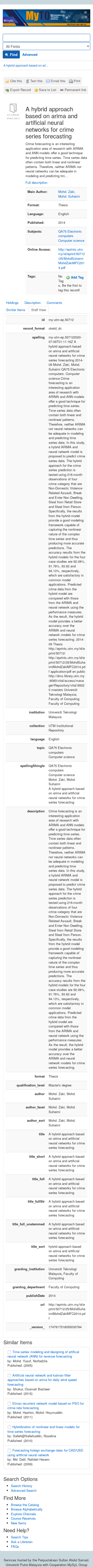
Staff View (38, 309)
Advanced (29, 54)
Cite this (16, 80)
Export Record (20, 89)
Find (13, 54)
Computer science (71, 240)
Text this (36, 80)
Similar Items (15, 309)
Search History (21, 1485)
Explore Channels (23, 1513)
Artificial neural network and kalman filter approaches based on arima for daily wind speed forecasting (42, 1380)
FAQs (15, 1546)
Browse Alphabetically (27, 1509)
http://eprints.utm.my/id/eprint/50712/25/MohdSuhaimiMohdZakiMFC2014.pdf (71, 258)
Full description (36, 182)
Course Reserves (23, 1518)
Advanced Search (23, 1490)
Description (33, 302)
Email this (58, 80)
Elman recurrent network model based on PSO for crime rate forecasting (45, 1405)
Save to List (47, 89)
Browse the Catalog (25, 1504)
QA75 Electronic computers (70, 233)
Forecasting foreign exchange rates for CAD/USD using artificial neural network (45, 1452)
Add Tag (77, 277)
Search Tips (19, 1537)
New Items (18, 1523)
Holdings (12, 302)
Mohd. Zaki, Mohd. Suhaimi (69, 194)
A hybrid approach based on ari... (25, 65)
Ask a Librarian (21, 1541)
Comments (54, 302)
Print (77, 80)
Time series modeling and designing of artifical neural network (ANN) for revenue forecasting (43, 1354)
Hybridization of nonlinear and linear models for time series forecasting (43, 1429)
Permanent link (75, 89)
